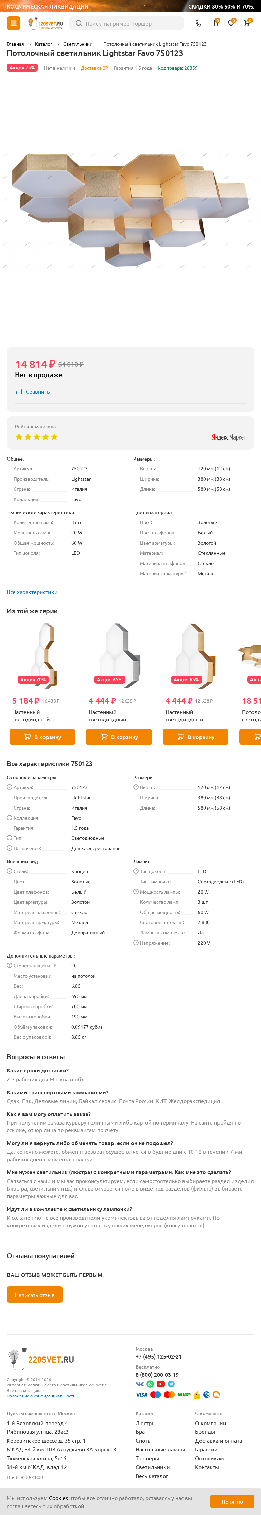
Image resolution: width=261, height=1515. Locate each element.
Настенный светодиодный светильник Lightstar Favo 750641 (38, 715)
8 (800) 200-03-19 (157, 1374)
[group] (130, 210)
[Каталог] (13, 23)
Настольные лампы (160, 1449)
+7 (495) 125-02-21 (159, 1356)
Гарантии (206, 1449)
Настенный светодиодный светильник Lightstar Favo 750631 (192, 715)
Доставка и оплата (218, 1440)
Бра (140, 1431)
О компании (210, 1422)
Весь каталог (152, 1475)
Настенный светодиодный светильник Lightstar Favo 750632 (115, 715)
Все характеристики (32, 591)
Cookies (58, 1497)
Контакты (207, 1466)
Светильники (153, 1466)
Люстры (146, 1422)
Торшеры (147, 1457)
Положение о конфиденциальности (41, 1395)
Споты (144, 1440)
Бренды (205, 1431)
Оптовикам (209, 1457)
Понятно (232, 1501)
